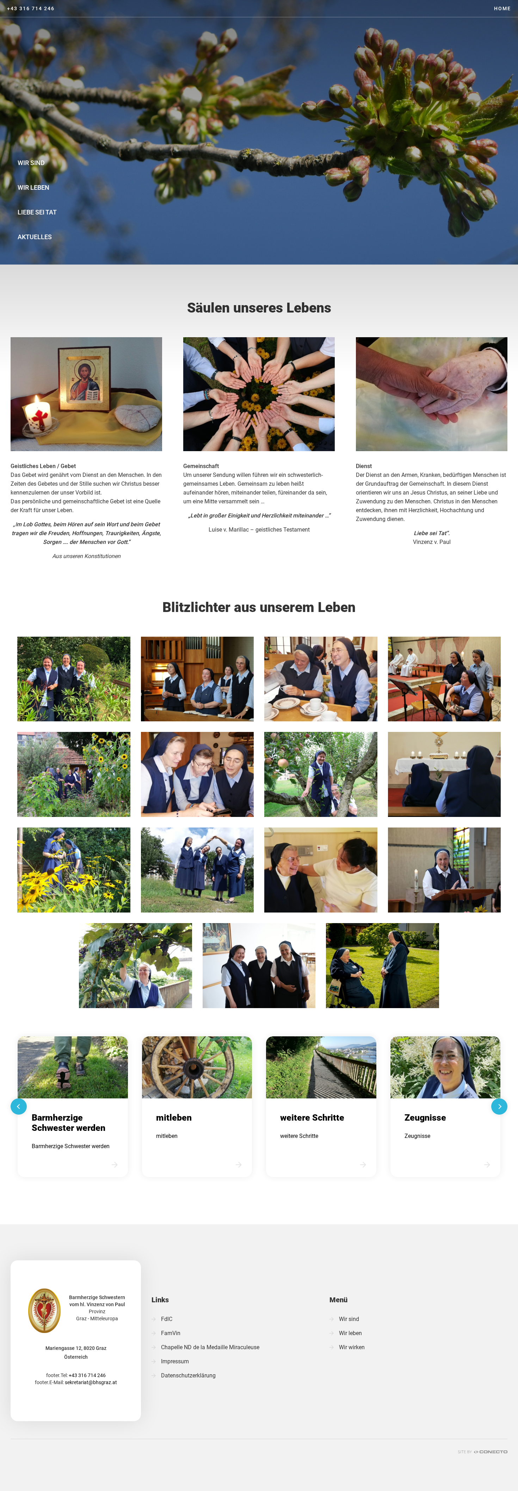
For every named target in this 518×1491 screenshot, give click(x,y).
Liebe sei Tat (37, 212)
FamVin (170, 1333)
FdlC (166, 1319)
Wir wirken (352, 1347)
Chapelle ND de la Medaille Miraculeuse (210, 1347)
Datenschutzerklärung (188, 1375)
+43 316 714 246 (31, 8)
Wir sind (31, 162)
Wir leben (33, 187)
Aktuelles (35, 237)
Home (502, 8)
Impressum (175, 1361)
